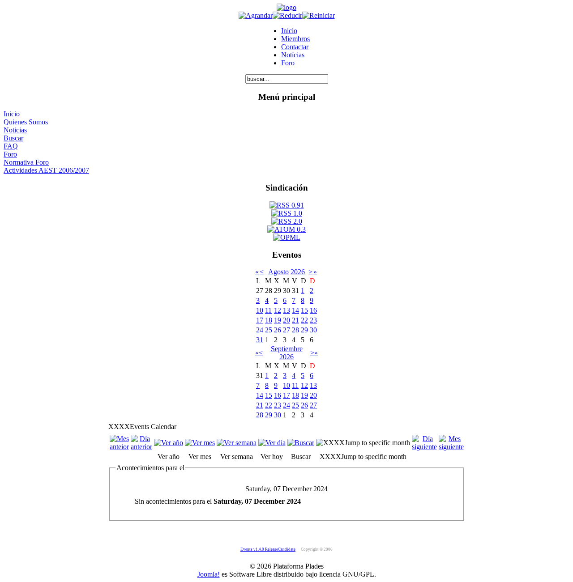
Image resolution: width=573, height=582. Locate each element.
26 (277, 330)
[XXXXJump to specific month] (363, 442)
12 (277, 310)
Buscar (13, 138)
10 (259, 310)
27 (286, 330)
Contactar (294, 47)
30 (313, 330)
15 (304, 310)
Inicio (289, 30)
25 (268, 330)
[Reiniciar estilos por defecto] (318, 15)
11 (268, 310)
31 (259, 340)
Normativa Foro (26, 162)
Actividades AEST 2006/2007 (46, 170)
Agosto (278, 272)
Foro (288, 63)
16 (313, 310)
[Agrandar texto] (256, 15)
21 (295, 320)
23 (313, 320)
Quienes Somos (26, 122)
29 (304, 330)
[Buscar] (300, 442)
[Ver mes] (200, 442)
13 (286, 310)
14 (295, 310)
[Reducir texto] (287, 15)
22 (304, 320)
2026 (298, 272)
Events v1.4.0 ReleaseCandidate (267, 549)
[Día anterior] (141, 446)
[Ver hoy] (272, 442)
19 (277, 320)
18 (268, 320)
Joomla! (208, 574)
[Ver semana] (237, 442)
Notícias (292, 55)
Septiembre (287, 349)
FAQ (11, 146)
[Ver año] (168, 442)
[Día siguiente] (424, 446)
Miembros (295, 38)
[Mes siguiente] (451, 446)
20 (286, 320)
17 (259, 320)
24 (259, 330)
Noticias (15, 130)
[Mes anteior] (119, 446)
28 (295, 330)
